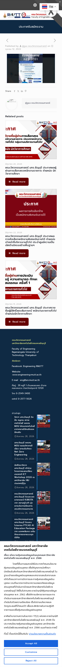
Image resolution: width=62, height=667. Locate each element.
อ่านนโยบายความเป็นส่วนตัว (42, 634)
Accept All (31, 643)
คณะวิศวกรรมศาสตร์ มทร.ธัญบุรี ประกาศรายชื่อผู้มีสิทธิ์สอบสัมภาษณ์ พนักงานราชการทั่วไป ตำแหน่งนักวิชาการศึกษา (30, 311)
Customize (31, 652)
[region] (31, 604)
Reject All (31, 660)
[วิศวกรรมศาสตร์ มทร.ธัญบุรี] (27, 15)
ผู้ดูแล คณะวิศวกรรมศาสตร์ (34, 46)
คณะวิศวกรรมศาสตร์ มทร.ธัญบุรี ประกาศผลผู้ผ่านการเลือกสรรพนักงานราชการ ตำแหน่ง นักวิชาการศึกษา (30, 171)
